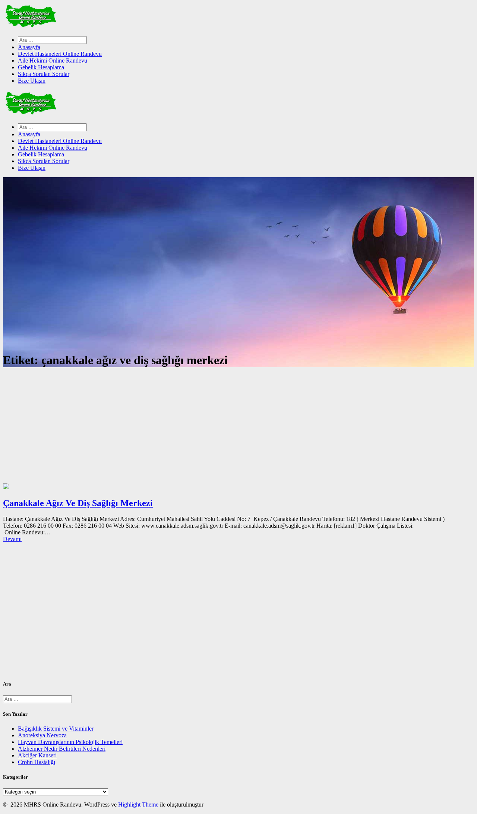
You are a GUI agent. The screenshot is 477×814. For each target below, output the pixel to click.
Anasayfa (29, 47)
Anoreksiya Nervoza (42, 735)
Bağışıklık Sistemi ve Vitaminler (56, 728)
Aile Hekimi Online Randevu (52, 60)
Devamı (12, 539)
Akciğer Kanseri (37, 755)
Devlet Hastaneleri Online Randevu (60, 54)
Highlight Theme (138, 804)
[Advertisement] (238, 427)
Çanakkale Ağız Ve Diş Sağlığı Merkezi (78, 503)
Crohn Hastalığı (36, 762)
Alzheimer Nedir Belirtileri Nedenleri (61, 748)
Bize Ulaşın (31, 80)
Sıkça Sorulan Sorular (43, 74)
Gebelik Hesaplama (41, 67)
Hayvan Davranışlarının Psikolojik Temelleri (70, 742)
